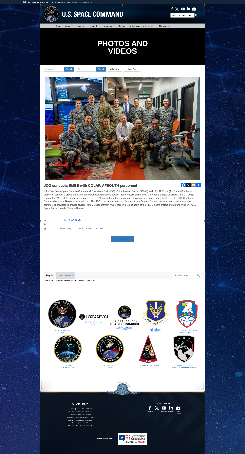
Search (69, 69)
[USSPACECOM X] (177, 8)
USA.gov (71, 426)
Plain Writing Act (81, 420)
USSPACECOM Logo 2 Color (93, 323)
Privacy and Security (84, 414)
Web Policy (89, 409)
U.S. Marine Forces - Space (110, 366)
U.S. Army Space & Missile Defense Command (187, 331)
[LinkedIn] (171, 409)
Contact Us (70, 417)
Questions (72, 414)
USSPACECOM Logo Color (62, 331)
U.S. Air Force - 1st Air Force (156, 330)
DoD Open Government (84, 426)
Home (59, 26)
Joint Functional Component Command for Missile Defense (184, 366)
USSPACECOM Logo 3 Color (125, 329)
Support (93, 26)
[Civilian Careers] (178, 409)
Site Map (71, 411)
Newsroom (107, 26)
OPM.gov (71, 420)
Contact (121, 26)
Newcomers (164, 26)
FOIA (91, 417)
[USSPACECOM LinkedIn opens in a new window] (188, 8)
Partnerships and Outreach (141, 26)
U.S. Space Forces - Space (148, 365)
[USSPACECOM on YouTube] (183, 8)
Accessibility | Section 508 (76, 409)
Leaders (80, 26)
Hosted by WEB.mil (104, 439)
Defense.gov (80, 411)
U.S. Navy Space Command (67, 366)
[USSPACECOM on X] (156, 409)
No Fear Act (74, 423)
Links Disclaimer (85, 423)
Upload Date (131, 69)
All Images (114, 69)
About (67, 26)
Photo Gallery (122, 239)
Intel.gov (89, 411)
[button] (82, 2)
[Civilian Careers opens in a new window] (194, 8)
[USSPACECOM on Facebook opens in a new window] (172, 8)
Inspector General (82, 417)
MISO (90, 420)
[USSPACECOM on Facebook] (149, 409)
